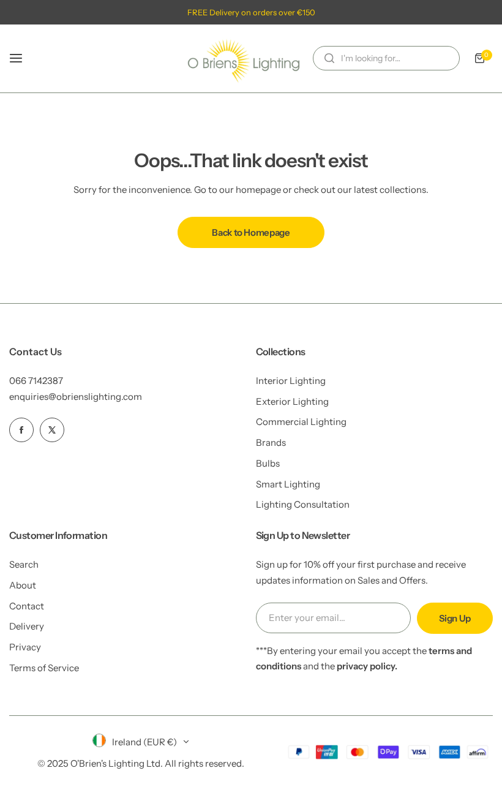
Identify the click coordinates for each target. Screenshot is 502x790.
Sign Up (455, 618)
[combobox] (386, 58)
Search (24, 564)
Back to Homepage (251, 232)
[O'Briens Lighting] (244, 58)
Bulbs (268, 463)
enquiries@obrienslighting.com (75, 396)
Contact (26, 606)
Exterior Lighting (292, 401)
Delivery (26, 626)
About (22, 585)
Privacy (25, 647)
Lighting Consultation (303, 504)
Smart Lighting (288, 484)
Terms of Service (44, 668)
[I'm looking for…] (329, 58)
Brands (271, 442)
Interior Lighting (291, 380)
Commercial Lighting (301, 421)
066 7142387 (36, 380)
